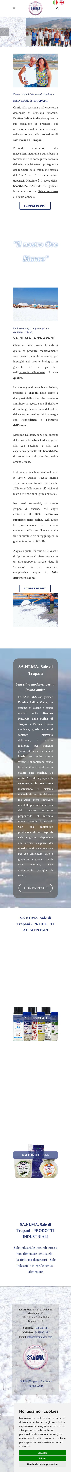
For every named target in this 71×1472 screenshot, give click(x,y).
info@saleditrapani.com (39, 1336)
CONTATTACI (35, 888)
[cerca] (57, 8)
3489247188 (41, 1327)
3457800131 (41, 1332)
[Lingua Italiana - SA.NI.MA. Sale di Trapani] (56, 2)
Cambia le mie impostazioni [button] (42, 1464)
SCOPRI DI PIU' (35, 205)
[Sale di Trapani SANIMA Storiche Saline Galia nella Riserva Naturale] (35, 8)
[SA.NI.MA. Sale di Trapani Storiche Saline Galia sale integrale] (13, 1143)
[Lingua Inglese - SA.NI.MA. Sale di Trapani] (61, 2)
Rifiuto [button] (42, 1458)
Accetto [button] (42, 1452)
